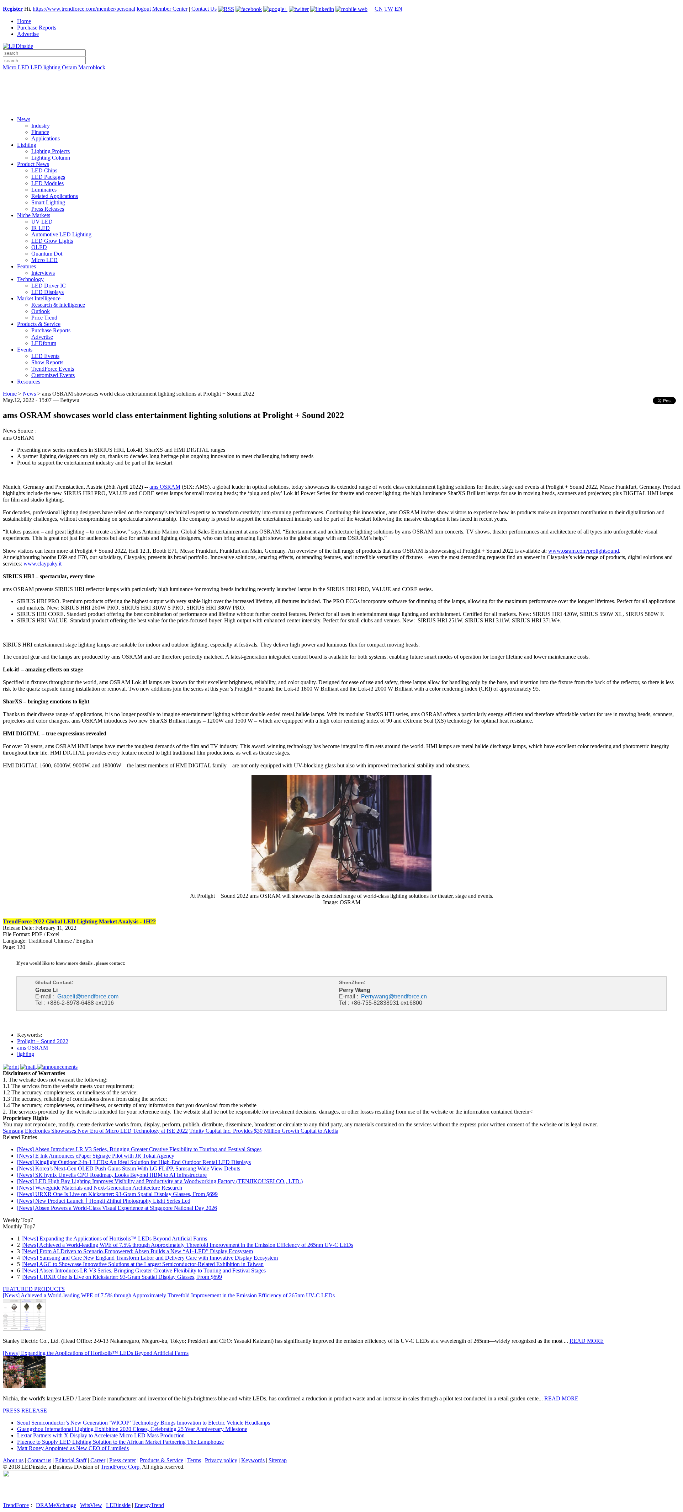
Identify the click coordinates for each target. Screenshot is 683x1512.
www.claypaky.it (42, 564)
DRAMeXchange (56, 1505)
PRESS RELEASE (25, 1411)
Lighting (26, 145)
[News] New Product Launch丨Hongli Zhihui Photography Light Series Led (103, 1201)
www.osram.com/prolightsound (583, 551)
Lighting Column (50, 158)
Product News (33, 164)
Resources (28, 382)
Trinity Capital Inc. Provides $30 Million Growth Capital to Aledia (263, 1131)
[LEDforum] (341, 106)
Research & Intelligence (58, 305)
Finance (40, 132)
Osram (69, 67)
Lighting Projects (50, 151)
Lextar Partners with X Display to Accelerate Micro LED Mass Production (101, 1435)
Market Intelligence (38, 298)
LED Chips (44, 170)
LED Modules (47, 183)
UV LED (42, 222)
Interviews (43, 273)
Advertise (28, 34)
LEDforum (43, 343)
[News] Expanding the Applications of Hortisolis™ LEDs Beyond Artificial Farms (114, 1238)
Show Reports (47, 362)
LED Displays (47, 292)
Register (13, 9)
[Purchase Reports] (341, 76)
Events (24, 350)
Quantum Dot (46, 254)
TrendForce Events (52, 369)
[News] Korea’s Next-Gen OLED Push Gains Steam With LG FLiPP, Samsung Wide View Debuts (128, 1168)
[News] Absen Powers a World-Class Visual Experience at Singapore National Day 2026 (117, 1208)
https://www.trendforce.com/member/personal (84, 9)
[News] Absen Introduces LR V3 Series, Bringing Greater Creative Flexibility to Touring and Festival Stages (139, 1149)
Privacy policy (221, 1460)
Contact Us (204, 9)
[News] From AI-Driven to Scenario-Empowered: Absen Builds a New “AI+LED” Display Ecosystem (137, 1251)
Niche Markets (33, 215)
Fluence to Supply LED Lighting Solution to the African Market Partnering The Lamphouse (120, 1442)
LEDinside (118, 1505)
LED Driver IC (48, 286)
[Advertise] (341, 86)
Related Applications (54, 196)
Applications (45, 138)
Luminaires (44, 190)
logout (144, 9)
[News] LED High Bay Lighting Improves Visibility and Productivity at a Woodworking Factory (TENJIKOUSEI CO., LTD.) (160, 1181)
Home (24, 21)
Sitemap (278, 1460)
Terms (194, 1460)
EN (398, 9)
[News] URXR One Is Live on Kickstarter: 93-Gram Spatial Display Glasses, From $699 (117, 1194)
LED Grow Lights (52, 241)
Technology (30, 279)
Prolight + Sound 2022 (42, 1041)
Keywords (253, 1460)
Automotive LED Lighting (61, 234)
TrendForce (16, 1505)
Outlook (40, 311)
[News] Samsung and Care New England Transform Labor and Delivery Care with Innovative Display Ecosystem (149, 1258)
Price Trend (44, 318)
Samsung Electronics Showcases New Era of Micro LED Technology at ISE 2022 (95, 1131)
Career (97, 1460)
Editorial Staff (70, 1460)
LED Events (45, 356)
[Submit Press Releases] (341, 96)
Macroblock (91, 67)
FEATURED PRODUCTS (34, 1289)
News (23, 119)
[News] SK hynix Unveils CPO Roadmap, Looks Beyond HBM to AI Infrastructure (112, 1175)
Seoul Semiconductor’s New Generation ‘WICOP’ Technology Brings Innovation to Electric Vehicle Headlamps (143, 1423)
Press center (122, 1460)
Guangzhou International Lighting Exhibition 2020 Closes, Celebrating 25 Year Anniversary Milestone (132, 1429)
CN (379, 9)
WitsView (91, 1505)
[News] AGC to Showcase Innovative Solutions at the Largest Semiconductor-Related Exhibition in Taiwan (142, 1264)
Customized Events (53, 375)
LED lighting (45, 67)
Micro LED (16, 67)
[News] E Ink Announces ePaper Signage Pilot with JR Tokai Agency (95, 1156)
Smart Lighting (48, 202)
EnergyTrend (149, 1505)
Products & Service (38, 324)
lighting (25, 1054)
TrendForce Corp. (121, 1467)
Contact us (39, 1460)
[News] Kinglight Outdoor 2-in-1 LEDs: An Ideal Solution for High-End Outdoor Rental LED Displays (134, 1162)
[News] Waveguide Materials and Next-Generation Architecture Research (99, 1188)
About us (13, 1460)
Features (26, 266)
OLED (39, 247)
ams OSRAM (164, 487)
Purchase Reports (36, 28)
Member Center (169, 9)
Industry (40, 126)
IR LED (40, 228)
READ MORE (587, 1341)
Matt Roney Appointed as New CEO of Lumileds (73, 1448)
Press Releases (47, 209)
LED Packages (48, 177)
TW (388, 9)
